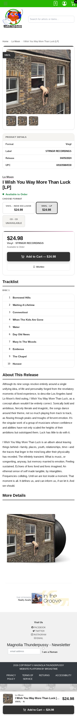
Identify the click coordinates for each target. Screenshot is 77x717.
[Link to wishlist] (55, 4)
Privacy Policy (11, 677)
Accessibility (63, 675)
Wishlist (40, 267)
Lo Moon (15, 41)
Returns (44, 675)
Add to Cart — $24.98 (41, 256)
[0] (73, 4)
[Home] (13, 19)
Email (39, 638)
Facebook (39, 627)
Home (5, 41)
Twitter (40, 631)
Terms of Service (27, 677)
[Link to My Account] (64, 4)
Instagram (39, 634)
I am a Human (49, 652)
